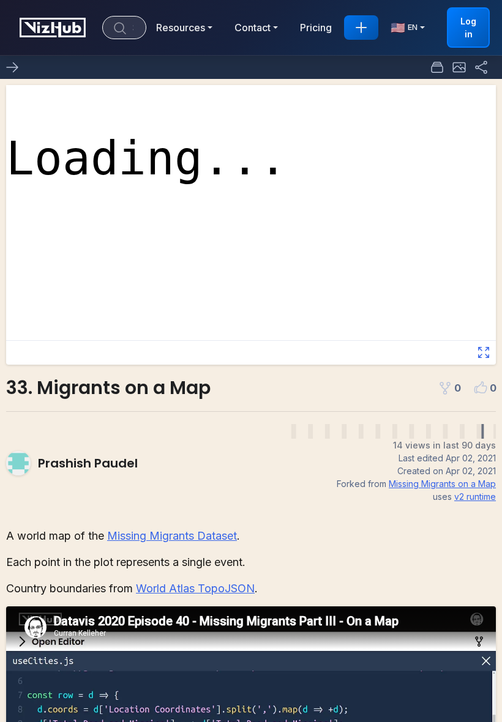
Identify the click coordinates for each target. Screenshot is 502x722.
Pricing (316, 27)
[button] (459, 67)
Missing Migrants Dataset (172, 535)
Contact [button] (252, 27)
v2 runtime (475, 496)
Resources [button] (180, 27)
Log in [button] (468, 27)
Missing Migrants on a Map (442, 483)
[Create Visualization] (361, 27)
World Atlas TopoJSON (195, 588)
